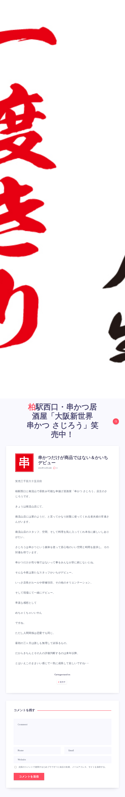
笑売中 (63, 682)
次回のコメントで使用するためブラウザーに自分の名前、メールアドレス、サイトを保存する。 (63, 767)
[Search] (116, 421)
